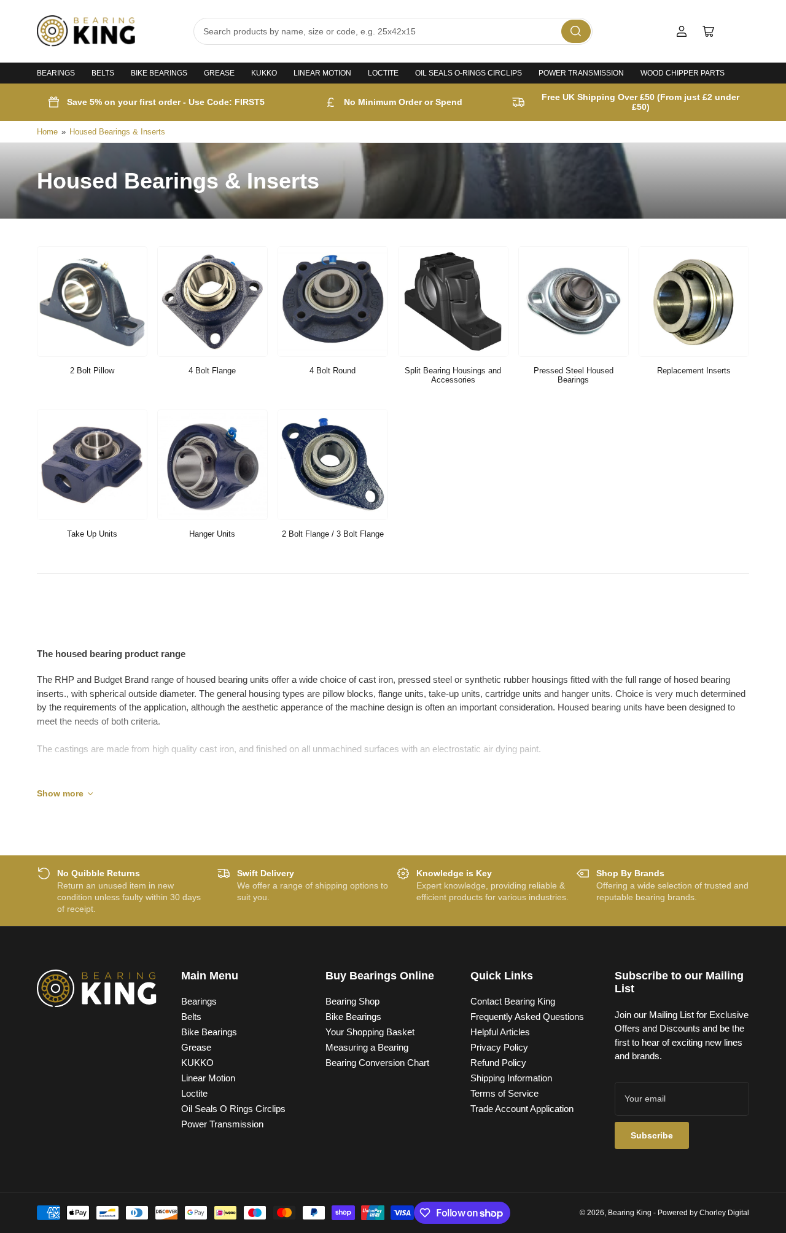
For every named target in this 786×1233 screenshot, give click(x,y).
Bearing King (630, 1212)
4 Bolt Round (332, 370)
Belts (102, 73)
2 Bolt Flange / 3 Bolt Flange (333, 534)
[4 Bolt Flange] (212, 301)
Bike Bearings (159, 73)
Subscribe (652, 1135)
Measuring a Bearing (366, 1047)
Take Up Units (92, 534)
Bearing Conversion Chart (377, 1062)
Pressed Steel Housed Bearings (573, 375)
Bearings (56, 73)
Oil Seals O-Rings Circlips (468, 73)
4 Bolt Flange (212, 370)
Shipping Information (511, 1078)
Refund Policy (498, 1062)
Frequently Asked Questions (527, 1016)
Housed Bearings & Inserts (117, 131)
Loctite (383, 73)
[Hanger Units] (212, 464)
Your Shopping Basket (369, 1032)
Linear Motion (322, 73)
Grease (219, 73)
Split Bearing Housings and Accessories (453, 375)
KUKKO (264, 73)
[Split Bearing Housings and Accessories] (453, 301)
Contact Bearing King (512, 1001)
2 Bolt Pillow (92, 370)
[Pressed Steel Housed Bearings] (573, 301)
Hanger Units (212, 534)
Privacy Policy (499, 1047)
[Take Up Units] (92, 464)
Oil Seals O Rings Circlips (233, 1108)
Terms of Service (504, 1093)
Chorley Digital (724, 1212)
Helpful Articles (500, 1032)
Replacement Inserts (694, 370)
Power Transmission (581, 73)
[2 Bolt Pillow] (92, 301)
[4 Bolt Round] (332, 301)
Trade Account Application (522, 1108)
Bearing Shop (352, 1001)
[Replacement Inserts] (694, 301)
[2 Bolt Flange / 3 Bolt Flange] (332, 464)
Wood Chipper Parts (682, 73)
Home (47, 131)
